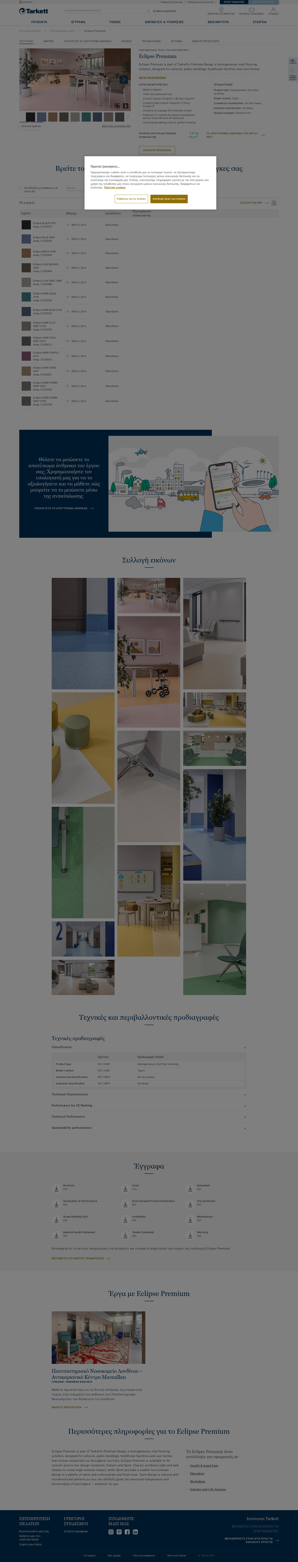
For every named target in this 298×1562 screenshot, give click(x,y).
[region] (150, 183)
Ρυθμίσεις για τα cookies (131, 199)
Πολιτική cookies (114, 187)
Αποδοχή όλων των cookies (169, 199)
